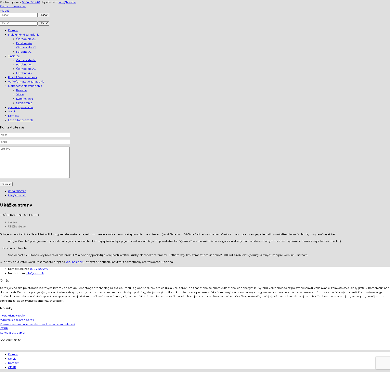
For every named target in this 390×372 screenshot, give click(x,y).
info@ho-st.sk (67, 2)
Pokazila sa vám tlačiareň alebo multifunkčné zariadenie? (37, 324)
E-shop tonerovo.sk (13, 6)
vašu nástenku (75, 261)
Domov (12, 222)
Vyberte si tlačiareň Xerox (17, 319)
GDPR (4, 328)
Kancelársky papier (12, 332)
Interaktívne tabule (12, 315)
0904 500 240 (31, 2)
